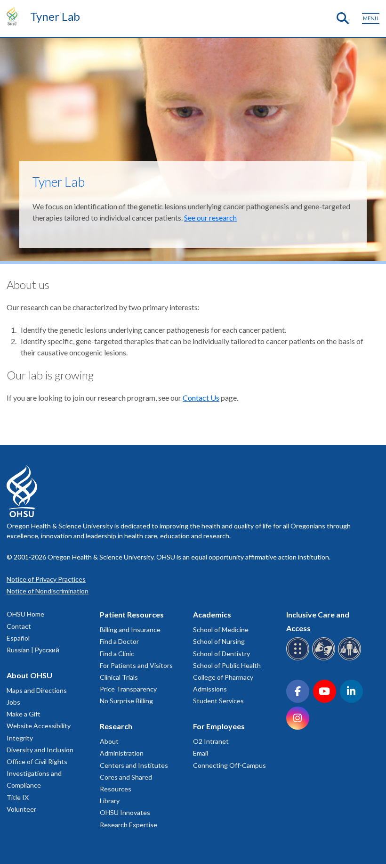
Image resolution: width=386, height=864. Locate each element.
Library (110, 801)
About (109, 741)
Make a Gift (23, 714)
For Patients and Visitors (136, 665)
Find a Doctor (119, 641)
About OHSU (29, 675)
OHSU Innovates (125, 812)
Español (18, 638)
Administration (122, 753)
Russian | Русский (33, 650)
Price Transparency (128, 689)
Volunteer (21, 809)
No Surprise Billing (126, 701)
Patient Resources (132, 614)
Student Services (218, 701)
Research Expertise (128, 825)
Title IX (18, 797)
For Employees (219, 726)
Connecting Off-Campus (229, 765)
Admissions (210, 689)
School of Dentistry (221, 654)
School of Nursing (219, 641)
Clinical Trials (119, 677)
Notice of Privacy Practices (46, 579)
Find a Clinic (117, 654)
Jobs (13, 702)
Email (200, 753)
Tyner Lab (55, 16)
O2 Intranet (211, 741)
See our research (210, 217)
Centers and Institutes (134, 765)
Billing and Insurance (130, 629)
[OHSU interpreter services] (351, 659)
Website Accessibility (39, 726)
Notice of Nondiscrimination (47, 591)
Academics (212, 614)
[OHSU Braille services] (299, 659)
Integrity (20, 738)
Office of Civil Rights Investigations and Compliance (37, 773)
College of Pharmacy (223, 677)
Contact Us (201, 397)
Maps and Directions (37, 690)
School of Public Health (227, 665)
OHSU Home (25, 614)
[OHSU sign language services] (325, 659)
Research (116, 726)
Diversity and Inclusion (40, 750)
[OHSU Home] (14, 16)
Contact (19, 626)
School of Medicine (221, 629)
